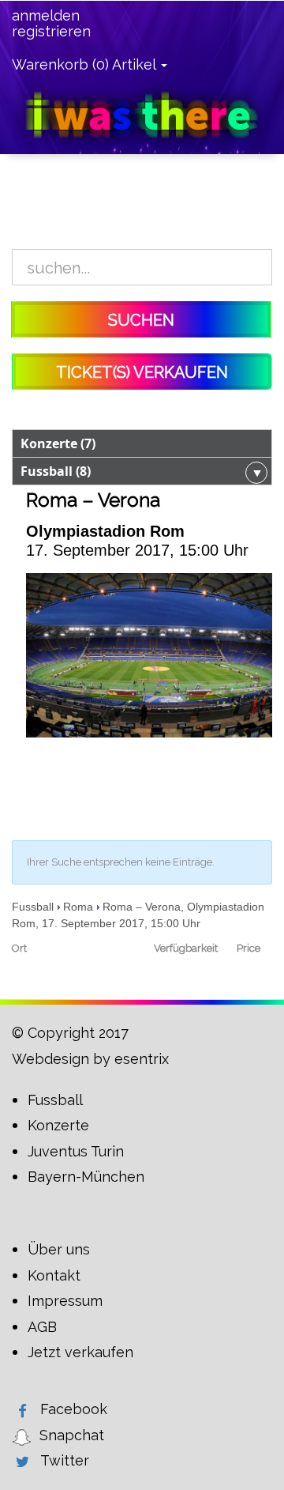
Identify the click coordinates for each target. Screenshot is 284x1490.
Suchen (141, 320)
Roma (78, 906)
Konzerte (58, 1125)
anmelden (46, 16)
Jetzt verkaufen (80, 1352)
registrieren (51, 32)
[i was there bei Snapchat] (22, 1436)
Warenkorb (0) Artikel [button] (85, 65)
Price (248, 948)
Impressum (65, 1300)
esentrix (141, 1059)
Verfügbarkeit (177, 948)
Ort (19, 948)
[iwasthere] (142, 114)
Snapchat (71, 1435)
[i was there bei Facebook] (22, 1410)
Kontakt (54, 1275)
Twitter (64, 1460)
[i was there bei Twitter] (22, 1461)
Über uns (59, 1249)
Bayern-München (86, 1176)
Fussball (33, 906)
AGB (42, 1326)
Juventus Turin (76, 1151)
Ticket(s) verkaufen (142, 372)
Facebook (73, 1409)
